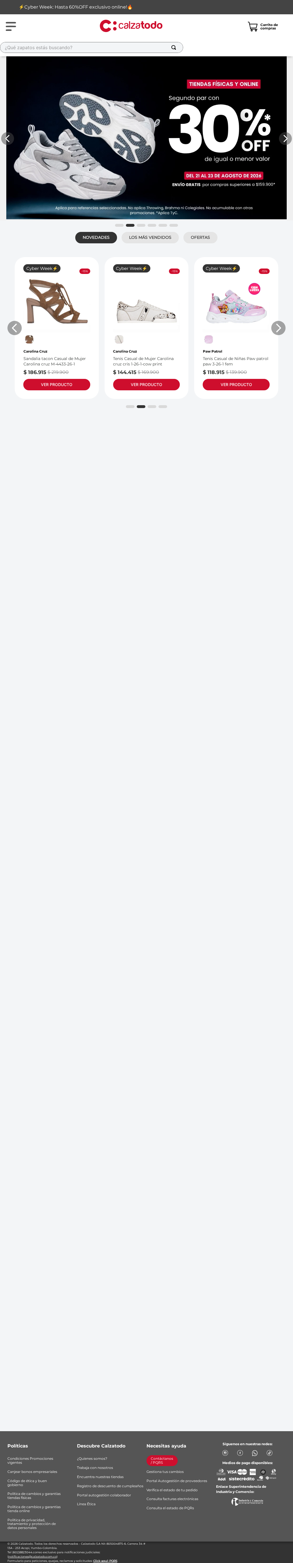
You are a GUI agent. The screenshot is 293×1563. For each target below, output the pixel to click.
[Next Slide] (285, 138)
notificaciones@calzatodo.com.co (32, 1556)
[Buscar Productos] (174, 47)
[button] (119, 225)
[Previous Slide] (7, 138)
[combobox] (114, 47)
